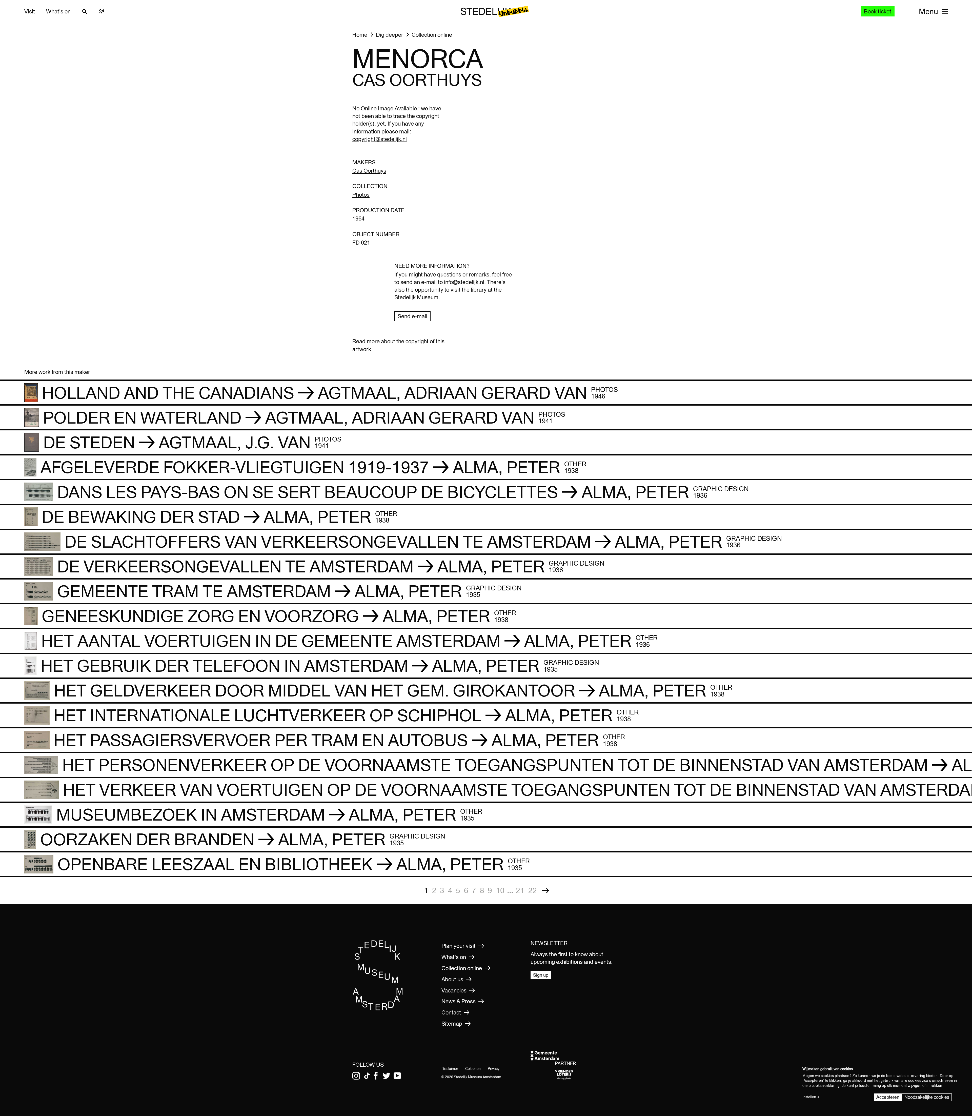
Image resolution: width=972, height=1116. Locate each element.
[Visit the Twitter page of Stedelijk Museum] (386, 1076)
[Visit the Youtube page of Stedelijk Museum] (397, 1076)
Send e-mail (412, 316)
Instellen (809, 1097)
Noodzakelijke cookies (926, 1097)
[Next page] (545, 890)
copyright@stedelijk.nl (379, 139)
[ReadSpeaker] (101, 11)
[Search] (84, 11)
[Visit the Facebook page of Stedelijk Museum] (375, 1076)
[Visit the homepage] (377, 1008)
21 (520, 890)
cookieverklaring (826, 1086)
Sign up (540, 975)
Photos (361, 194)
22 (532, 890)
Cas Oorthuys (369, 170)
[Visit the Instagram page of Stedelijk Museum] (356, 1076)
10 (500, 890)
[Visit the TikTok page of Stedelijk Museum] (367, 1076)
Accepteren (887, 1097)
